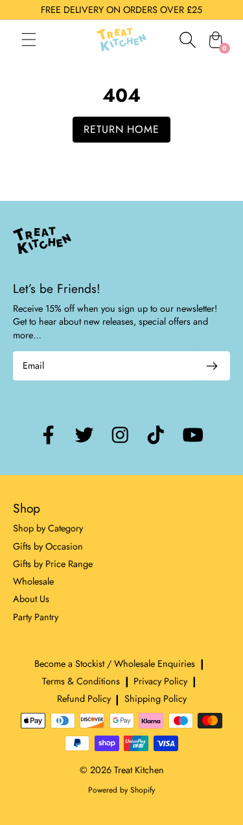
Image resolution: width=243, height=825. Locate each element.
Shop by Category (48, 528)
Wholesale (33, 581)
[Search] (187, 39)
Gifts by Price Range (53, 563)
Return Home (122, 129)
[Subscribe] (212, 365)
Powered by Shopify (121, 790)
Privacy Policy (160, 681)
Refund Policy (84, 698)
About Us (31, 598)
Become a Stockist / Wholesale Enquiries (114, 663)
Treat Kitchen (139, 769)
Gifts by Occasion (48, 546)
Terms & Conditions (81, 681)
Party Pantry (35, 616)
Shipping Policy (155, 698)
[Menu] (41, 39)
